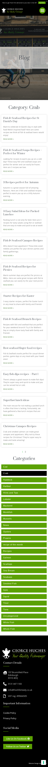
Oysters (7, 532)
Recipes (7, 551)
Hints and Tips (10, 493)
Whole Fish (9, 629)
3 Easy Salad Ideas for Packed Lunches (21, 213)
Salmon (7, 558)
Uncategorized (10, 616)
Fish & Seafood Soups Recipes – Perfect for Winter (22, 151)
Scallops (7, 564)
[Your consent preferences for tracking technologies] (43, 762)
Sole (5, 590)
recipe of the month (13, 545)
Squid (6, 596)
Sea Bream (9, 570)
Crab (5, 473)
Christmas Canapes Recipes (19, 426)
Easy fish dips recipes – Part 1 (20, 374)
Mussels (7, 519)
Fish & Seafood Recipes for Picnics (19, 268)
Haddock (7, 480)
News (6, 525)
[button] (42, 10)
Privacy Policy (9, 718)
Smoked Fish (10, 583)
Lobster (7, 499)
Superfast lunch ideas (16, 400)
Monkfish (7, 512)
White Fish (8, 622)
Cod (5, 467)
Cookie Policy (9, 712)
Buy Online (42, 2)
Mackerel (8, 506)
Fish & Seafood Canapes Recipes (23, 240)
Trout (5, 603)
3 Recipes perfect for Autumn (21, 182)
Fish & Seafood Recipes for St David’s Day (21, 119)
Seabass (7, 577)
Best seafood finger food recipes (22, 348)
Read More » (8, 139)
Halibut (7, 486)
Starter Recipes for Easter (18, 296)
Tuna (5, 609)
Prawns (7, 538)
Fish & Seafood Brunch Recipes (22, 319)
